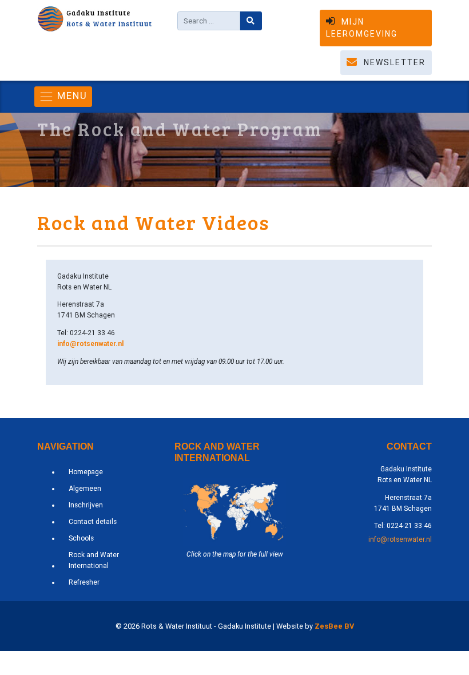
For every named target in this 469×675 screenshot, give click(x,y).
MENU (71, 95)
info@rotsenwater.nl (90, 344)
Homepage (86, 472)
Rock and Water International (94, 560)
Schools (81, 538)
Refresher (84, 582)
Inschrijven (86, 505)
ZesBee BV (334, 626)
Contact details (93, 522)
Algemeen (85, 489)
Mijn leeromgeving (362, 27)
